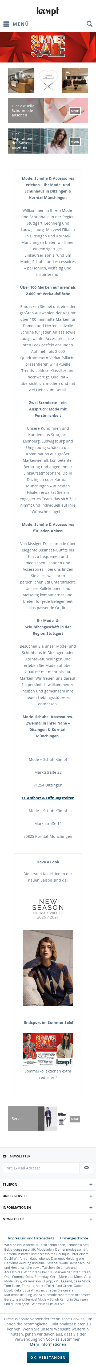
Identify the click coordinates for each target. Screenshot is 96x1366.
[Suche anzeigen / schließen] (89, 24)
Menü (21, 24)
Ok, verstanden (48, 1357)
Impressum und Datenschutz (31, 1238)
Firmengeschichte (74, 1238)
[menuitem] (16, 24)
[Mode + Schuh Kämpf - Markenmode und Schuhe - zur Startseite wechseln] (48, 11)
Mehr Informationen (48, 1344)
